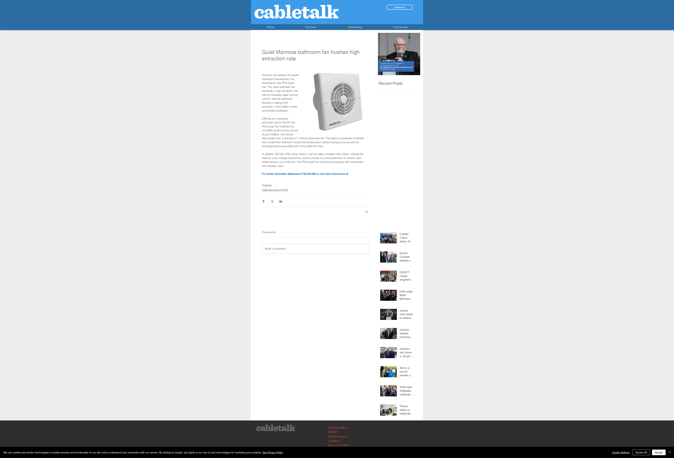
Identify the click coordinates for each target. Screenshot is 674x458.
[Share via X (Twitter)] (272, 201)
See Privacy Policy (273, 452)
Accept (659, 452)
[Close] (670, 452)
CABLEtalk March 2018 (275, 189)
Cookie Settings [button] (621, 452)
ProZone (267, 185)
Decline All (641, 452)
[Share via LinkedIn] (280, 201)
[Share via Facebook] (263, 201)
